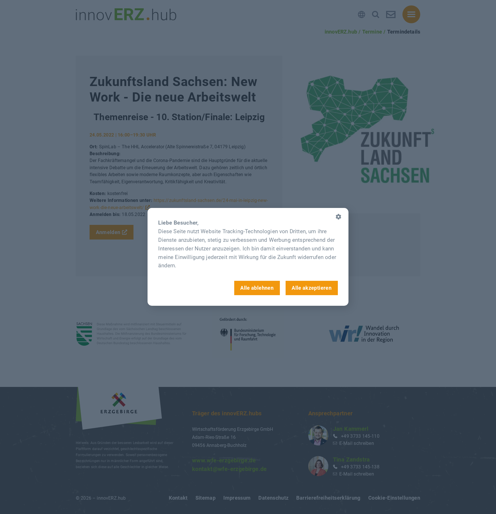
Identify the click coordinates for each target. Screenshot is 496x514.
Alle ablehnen (257, 288)
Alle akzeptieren (312, 288)
